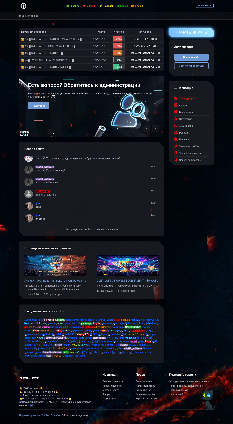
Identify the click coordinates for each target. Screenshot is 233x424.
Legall (110, 319)
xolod (133, 341)
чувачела (106, 323)
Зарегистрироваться (191, 65)
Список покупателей (190, 160)
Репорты (184, 132)
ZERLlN (96, 330)
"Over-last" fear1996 (73, 355)
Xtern (36, 330)
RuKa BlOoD (85, 337)
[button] (146, 128)
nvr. (52, 345)
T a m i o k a (50, 319)
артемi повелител (140, 352)
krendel (56, 334)
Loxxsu (125, 330)
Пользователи (144, 381)
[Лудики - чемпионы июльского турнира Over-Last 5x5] (55, 265)
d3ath (124, 334)
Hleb (116, 345)
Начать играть (191, 32)
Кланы (139, 6)
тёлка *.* (133, 334)
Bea (26, 323)
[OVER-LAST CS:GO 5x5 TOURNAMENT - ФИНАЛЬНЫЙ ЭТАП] (128, 265)
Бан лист (184, 139)
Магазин (91, 6)
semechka (114, 334)
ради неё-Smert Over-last (100, 348)
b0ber (119, 348)
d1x (118, 330)
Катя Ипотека (103, 327)
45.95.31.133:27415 (144, 39)
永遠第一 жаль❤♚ (101, 341)
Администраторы (146, 385)
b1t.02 (58, 345)
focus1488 (30, 348)
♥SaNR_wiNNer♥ (44, 167)
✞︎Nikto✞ (42, 348)
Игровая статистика (147, 398)
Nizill (104, 330)
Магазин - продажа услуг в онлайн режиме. (84, 85)
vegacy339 (83, 334)
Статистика (185, 119)
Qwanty (146, 327)
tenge (149, 330)
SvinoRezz (151, 323)
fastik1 (73, 341)
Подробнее (38, 105)
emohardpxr (43, 327)
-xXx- (58, 330)
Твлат (87, 330)
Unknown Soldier (134, 323)
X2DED (93, 334)
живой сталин (121, 341)
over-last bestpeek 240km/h (90, 319)
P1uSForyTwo (60, 348)
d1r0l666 (44, 345)
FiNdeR (147, 348)
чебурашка (75, 327)
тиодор (51, 323)
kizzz (148, 341)
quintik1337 (31, 345)
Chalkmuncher (133, 327)
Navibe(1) (75, 352)
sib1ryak (125, 319)
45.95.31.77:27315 (144, 46)
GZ (50, 348)
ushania (66, 330)
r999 (154, 341)
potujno (102, 334)
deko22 (34, 323)
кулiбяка (72, 337)
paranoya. (86, 323)
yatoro (69, 319)
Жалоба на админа (190, 153)
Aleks (60, 323)
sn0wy (132, 345)
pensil (38, 352)
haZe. (142, 334)
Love (117, 319)
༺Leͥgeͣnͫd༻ (79, 345)
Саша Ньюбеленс (52, 352)
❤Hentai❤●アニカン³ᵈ (56, 341)
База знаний (176, 394)
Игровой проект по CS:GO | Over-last (40, 415)
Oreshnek (118, 323)
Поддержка (109, 398)
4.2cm (84, 352)
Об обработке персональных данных (189, 381)
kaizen (111, 330)
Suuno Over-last (33, 319)
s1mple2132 (69, 334)
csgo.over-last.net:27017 (144, 67)
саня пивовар (77, 348)
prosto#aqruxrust (34, 355)
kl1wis (42, 323)
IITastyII (124, 345)
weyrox (41, 337)
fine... (38, 203)
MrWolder (94, 345)
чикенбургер (42, 191)
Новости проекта (112, 385)
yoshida (46, 334)
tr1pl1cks (94, 352)
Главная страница (113, 381)
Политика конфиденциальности (187, 385)
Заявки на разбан (189, 146)
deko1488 (30, 337)
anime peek (99, 337)
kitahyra (29, 352)
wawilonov (118, 327)
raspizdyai (107, 345)
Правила (74, 6)
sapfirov (123, 352)
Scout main (143, 345)
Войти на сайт (205, 5)
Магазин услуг (111, 390)
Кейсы (124, 6)
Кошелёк (108, 6)
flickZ (134, 319)
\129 (48, 355)
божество (84, 341)
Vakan (31, 327)
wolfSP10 (112, 337)
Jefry (66, 352)
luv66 (54, 327)
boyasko (56, 355)
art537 (28, 330)
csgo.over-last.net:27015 (144, 53)
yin (25, 327)
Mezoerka (130, 337)
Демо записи (186, 125)
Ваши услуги (186, 112)
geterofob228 (72, 323)
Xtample (151, 334)
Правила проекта (178, 390)
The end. (106, 352)
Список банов (143, 390)
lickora (60, 319)
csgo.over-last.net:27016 (144, 60)
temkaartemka (32, 334)
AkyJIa (96, 323)
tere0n (66, 345)
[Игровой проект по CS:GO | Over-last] (29, 379)
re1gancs (77, 330)
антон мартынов (148, 319)
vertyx (140, 341)
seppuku (63, 327)
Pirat (121, 337)
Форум (183, 105)
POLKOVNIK (89, 327)
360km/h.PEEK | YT (56, 337)
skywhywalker (47, 330)
